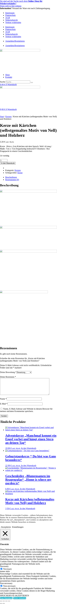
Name (3, 399)
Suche (2, 82)
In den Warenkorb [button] (28, 448)
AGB (7, 18)
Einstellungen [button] (17, 527)
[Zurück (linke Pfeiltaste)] (1, 603)
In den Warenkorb (8, 163)
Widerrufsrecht (11, 20)
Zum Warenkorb (6, 598)
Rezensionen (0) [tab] (12, 179)
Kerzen (8, 116)
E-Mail (3, 404)
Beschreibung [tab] (11, 177)
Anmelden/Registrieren (15, 41)
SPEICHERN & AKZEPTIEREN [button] (14, 595)
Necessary (7, 569)
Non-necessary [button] (6, 583)
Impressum (9, 13)
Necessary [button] (4, 566)
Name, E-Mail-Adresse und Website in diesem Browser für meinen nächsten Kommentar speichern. (26, 410)
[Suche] (32, 82)
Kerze (20, 173)
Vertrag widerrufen (13, 22)
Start (2, 116)
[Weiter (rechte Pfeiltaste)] (4, 603)
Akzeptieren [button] (6, 527)
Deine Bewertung (8, 372)
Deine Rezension (8, 377)
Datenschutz (10, 15)
